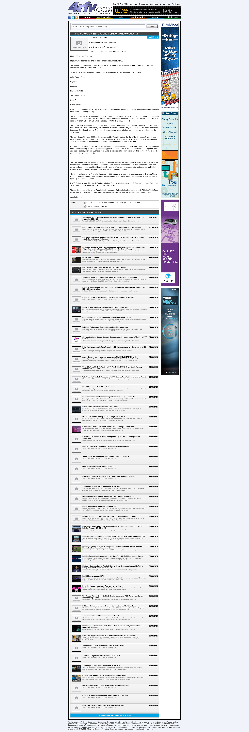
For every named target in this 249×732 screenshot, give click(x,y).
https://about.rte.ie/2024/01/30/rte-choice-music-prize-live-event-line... (114, 203)
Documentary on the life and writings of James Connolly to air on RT (108, 397)
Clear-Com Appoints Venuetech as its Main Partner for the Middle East (108, 636)
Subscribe (143, 4)
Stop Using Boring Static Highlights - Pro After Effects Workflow (106, 317)
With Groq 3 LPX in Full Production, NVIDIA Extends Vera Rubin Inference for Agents (114, 377)
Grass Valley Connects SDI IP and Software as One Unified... (105, 675)
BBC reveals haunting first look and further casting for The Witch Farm (109, 606)
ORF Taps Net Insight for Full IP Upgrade (97, 466)
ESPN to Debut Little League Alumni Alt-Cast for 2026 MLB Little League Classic (112, 556)
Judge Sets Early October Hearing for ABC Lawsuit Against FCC (106, 456)
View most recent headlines (115, 715)
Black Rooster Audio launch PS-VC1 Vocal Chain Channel (104, 267)
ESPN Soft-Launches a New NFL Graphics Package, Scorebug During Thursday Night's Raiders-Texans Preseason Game (112, 547)
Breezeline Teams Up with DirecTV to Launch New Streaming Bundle (108, 476)
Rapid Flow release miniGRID (93, 576)
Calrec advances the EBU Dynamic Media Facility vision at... (105, 307)
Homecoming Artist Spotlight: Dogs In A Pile (99, 506)
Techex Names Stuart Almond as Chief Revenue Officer (103, 646)
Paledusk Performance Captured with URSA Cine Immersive (105, 327)
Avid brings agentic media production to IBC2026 (101, 486)
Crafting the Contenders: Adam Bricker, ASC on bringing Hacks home (108, 427)
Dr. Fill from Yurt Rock (90, 257)
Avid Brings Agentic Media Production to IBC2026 (101, 656)
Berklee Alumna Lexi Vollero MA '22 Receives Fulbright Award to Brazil (109, 516)
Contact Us (165, 4)
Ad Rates (176, 4)
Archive (133, 4)
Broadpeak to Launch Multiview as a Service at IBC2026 (103, 705)
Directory (154, 4)
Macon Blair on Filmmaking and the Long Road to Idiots (103, 417)
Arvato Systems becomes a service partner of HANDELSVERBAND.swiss (109, 357)
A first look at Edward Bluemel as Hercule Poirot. (100, 616)
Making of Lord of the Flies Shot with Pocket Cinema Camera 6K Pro (108, 496)
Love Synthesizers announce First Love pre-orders (101, 586)
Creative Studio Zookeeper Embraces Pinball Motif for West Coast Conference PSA (113, 536)
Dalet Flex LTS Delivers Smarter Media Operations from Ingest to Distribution (111, 227)
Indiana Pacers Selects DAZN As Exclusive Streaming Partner (105, 685)
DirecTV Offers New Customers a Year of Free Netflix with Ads (105, 446)
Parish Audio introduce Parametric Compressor (100, 407)
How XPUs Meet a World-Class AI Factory (98, 387)
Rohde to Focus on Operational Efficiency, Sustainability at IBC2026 (108, 297)
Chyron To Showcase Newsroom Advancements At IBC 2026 (105, 695)
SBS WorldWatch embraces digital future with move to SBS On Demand (109, 277)
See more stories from (97, 206)
